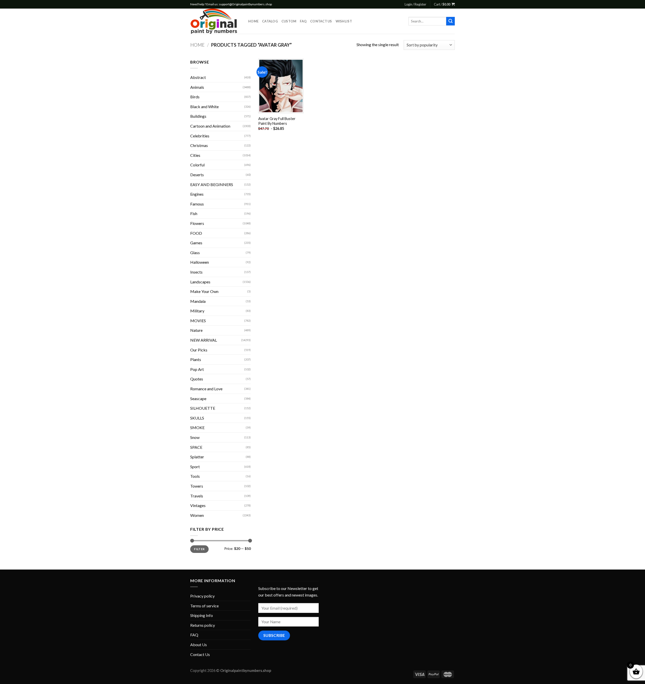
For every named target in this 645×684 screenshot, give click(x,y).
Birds (195, 96)
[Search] (450, 21)
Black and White (204, 106)
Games (196, 242)
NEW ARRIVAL (203, 340)
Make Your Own (204, 291)
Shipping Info (201, 615)
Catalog (270, 21)
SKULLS (197, 417)
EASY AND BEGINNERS (211, 184)
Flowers (197, 223)
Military (197, 310)
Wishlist (344, 21)
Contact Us (321, 21)
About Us (198, 644)
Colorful (197, 164)
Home (253, 21)
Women (197, 515)
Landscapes (200, 281)
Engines (197, 194)
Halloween (199, 262)
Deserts (197, 174)
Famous (197, 203)
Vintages (198, 505)
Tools (195, 476)
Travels (196, 495)
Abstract (198, 77)
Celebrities (199, 135)
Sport (195, 466)
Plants (195, 359)
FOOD (196, 233)
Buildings (198, 116)
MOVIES (198, 320)
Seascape (198, 398)
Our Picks (198, 349)
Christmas (199, 145)
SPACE (196, 447)
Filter (199, 549)
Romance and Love (206, 388)
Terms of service (204, 605)
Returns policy (202, 625)
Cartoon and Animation (210, 126)
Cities (195, 155)
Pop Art (197, 369)
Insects (196, 272)
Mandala (198, 301)
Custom (289, 21)
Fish (193, 213)
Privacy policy (202, 595)
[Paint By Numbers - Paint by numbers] (215, 21)
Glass (195, 252)
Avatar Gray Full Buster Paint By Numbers (277, 121)
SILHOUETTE (202, 408)
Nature (196, 330)
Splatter (197, 456)
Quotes (196, 378)
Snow (195, 437)
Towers (196, 486)
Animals (197, 87)
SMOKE (197, 427)
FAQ (303, 21)
